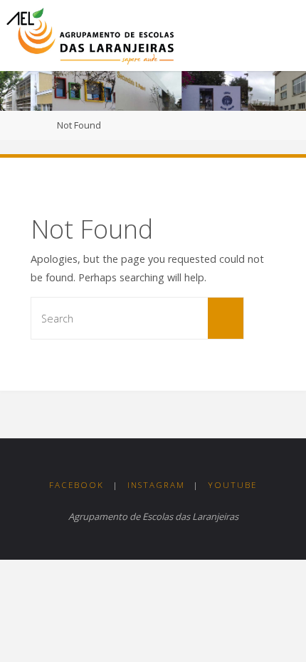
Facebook (76, 484)
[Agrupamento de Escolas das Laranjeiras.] (90, 35)
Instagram (156, 484)
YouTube (232, 484)
